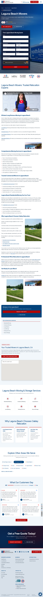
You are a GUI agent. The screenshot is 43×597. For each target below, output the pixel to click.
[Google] (24, 551)
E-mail (4, 39)
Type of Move (18, 43)
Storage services (5, 241)
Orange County (6, 465)
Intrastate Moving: (5, 131)
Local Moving (6, 328)
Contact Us (3, 275)
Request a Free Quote (21, 311)
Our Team (3, 572)
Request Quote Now (15, 542)
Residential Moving (7, 323)
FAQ (2, 577)
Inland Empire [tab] (30, 461)
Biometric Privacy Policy (34, 595)
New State (18, 52)
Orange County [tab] (19, 461)
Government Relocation (19, 562)
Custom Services (32, 560)
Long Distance (6, 326)
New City (4, 52)
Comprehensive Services (34, 559)
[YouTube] (28, 551)
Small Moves (3, 559)
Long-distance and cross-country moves (10, 243)
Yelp (37, 485)
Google (31, 485)
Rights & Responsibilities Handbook (21, 586)
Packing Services (7, 330)
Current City (5, 47)
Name (4, 35)
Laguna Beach (29, 465)
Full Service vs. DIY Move (6, 567)
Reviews (2, 576)
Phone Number (5, 43)
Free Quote (35, 1)
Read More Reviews (21, 520)
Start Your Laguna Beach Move (10, 356)
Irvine (13, 465)
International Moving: (5, 138)
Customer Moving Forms (19, 574)
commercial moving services (8, 184)
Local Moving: (4, 127)
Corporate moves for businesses (9, 240)
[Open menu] (41, 2)
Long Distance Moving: (6, 134)
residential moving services (8, 205)
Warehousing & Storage (19, 559)
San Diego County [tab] (8, 461)
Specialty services (6, 245)
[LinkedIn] (19, 551)
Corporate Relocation (19, 560)
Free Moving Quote (19, 572)
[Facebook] (15, 551)
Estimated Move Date (7, 56)
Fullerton (24, 468)
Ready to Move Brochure (21, 588)
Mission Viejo (37, 465)
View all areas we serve (6, 471)
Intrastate (3, 564)
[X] (17, 551)
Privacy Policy (28, 595)
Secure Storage (7, 332)
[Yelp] (26, 551)
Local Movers (3, 560)
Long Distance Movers (5, 562)
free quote (13, 253)
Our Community (4, 574)
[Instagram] (21, 551)
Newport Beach (20, 465)
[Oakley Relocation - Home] (7, 2)
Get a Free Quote (7, 26)
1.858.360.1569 (19, 26)
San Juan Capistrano (16, 468)
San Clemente (6, 468)
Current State (18, 47)
